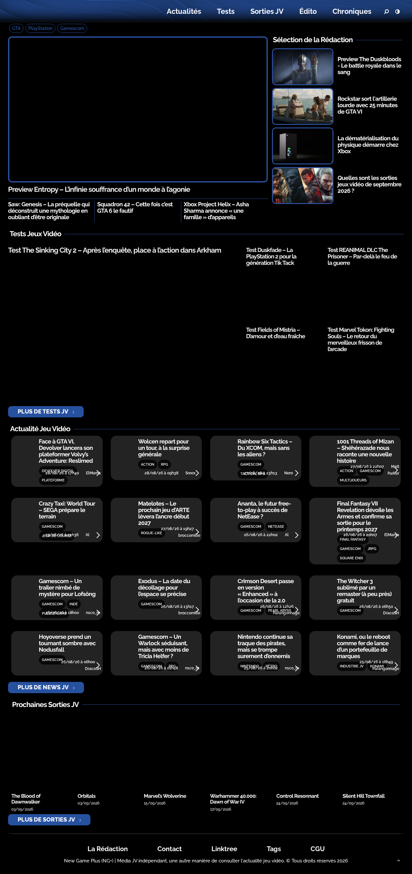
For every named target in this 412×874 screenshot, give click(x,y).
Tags (274, 849)
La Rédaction (108, 849)
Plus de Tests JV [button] (43, 411)
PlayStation (40, 28)
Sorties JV (267, 11)
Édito (308, 11)
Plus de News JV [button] (43, 687)
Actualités (184, 11)
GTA (16, 28)
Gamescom (72, 28)
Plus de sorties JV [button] (46, 819)
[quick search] (386, 11)
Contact (169, 849)
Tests (226, 11)
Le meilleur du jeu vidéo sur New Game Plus (47, 11)
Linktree (224, 849)
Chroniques (351, 11)
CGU (318, 849)
